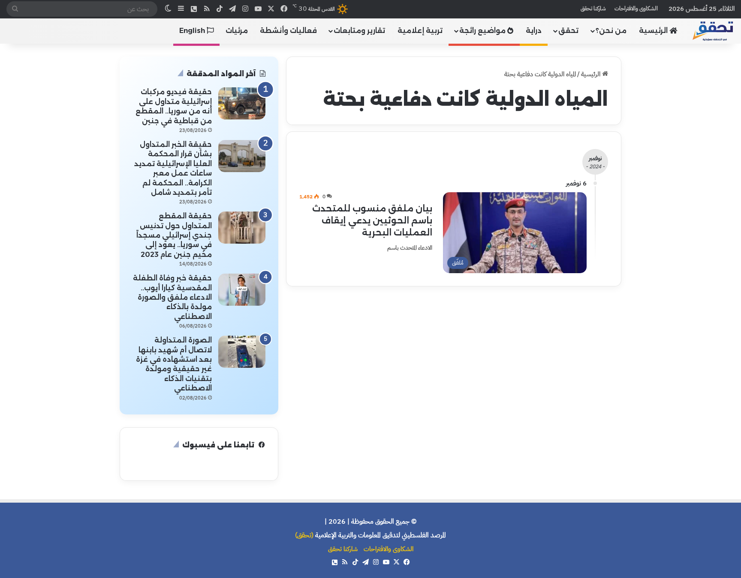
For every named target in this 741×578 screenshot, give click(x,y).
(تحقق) (304, 535)
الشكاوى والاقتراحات (636, 8)
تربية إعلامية (420, 31)
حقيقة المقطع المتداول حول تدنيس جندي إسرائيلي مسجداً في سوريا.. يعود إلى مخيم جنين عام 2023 (174, 235)
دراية (534, 31)
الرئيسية (654, 31)
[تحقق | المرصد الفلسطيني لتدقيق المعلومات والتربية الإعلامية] (713, 30)
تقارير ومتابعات (359, 31)
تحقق (568, 31)
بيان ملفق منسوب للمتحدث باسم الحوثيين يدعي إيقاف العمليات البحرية (372, 220)
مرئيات (237, 31)
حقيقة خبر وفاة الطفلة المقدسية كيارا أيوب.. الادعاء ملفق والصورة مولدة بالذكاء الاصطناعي (172, 297)
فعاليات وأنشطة (288, 31)
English (193, 31)
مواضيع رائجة (483, 31)
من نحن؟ (611, 31)
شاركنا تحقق (593, 8)
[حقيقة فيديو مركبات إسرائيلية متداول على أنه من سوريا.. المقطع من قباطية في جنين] (241, 103)
